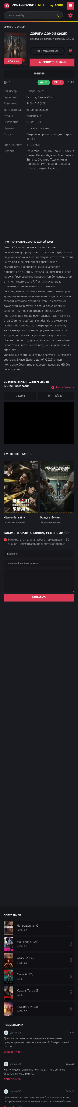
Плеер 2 (20, 396)
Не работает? (65, 387)
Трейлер (39, 73)
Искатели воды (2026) (14, 1052)
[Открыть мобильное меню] (70, 6)
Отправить (39, 597)
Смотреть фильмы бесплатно (22, 26)
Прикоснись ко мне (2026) (14, 1079)
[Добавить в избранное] (70, 51)
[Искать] (57, 15)
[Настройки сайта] (70, 15)
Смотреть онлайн (54, 62)
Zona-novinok (28, 5)
